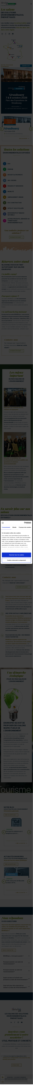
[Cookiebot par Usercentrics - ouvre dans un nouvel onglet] (24, 523)
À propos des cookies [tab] (25, 527)
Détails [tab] (14, 527)
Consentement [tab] (6, 527)
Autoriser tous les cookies (16, 555)
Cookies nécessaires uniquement (16, 560)
